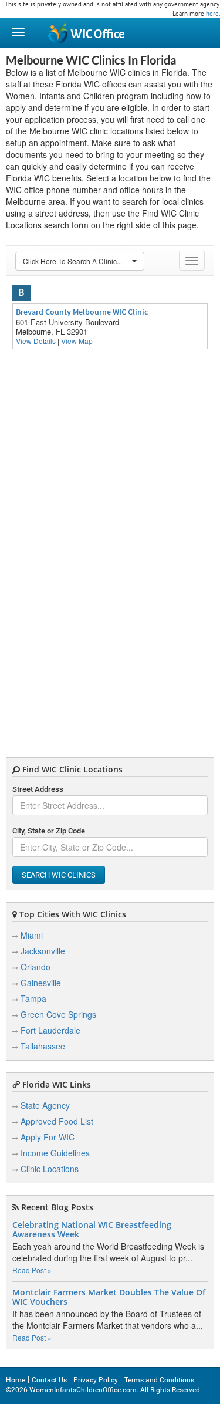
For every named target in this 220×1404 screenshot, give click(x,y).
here (212, 13)
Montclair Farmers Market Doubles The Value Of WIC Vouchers (108, 1297)
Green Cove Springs (58, 1014)
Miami (32, 935)
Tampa (33, 998)
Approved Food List (57, 1121)
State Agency (45, 1105)
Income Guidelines (55, 1153)
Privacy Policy (95, 1379)
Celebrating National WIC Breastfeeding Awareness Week (91, 1230)
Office (97, 34)
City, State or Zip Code (48, 830)
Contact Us (49, 1379)
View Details (36, 341)
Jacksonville (43, 951)
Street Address (37, 789)
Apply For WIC (48, 1137)
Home (15, 1379)
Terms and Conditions (159, 1379)
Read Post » (32, 1270)
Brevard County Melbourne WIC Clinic (82, 311)
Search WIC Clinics (59, 874)
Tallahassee (43, 1046)
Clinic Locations (50, 1168)
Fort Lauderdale (50, 1030)
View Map (77, 341)
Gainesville (41, 982)
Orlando (35, 967)
